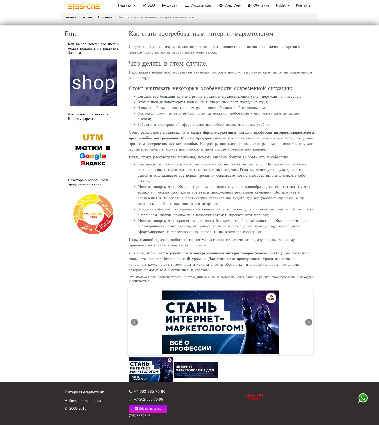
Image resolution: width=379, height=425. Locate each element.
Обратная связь (149, 408)
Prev (134, 322)
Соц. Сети (232, 5)
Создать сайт (201, 5)
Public (281, 5)
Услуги (87, 17)
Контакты (303, 5)
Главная (125, 5)
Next (308, 322)
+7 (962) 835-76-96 (363, 398)
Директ (172, 5)
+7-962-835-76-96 (149, 391)
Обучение (260, 5)
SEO (150, 5)
